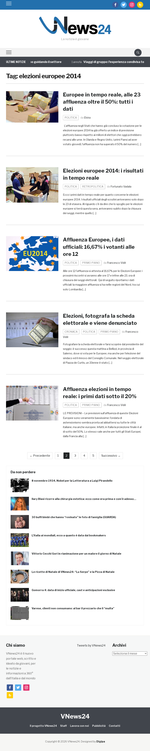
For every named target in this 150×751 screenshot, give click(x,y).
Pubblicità (99, 725)
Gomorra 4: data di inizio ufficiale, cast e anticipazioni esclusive (73, 590)
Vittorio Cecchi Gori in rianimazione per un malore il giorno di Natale (76, 553)
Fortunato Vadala (120, 186)
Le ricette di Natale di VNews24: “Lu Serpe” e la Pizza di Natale (73, 571)
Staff (63, 725)
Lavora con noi (79, 725)
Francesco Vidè (116, 262)
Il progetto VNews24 (43, 725)
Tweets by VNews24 (91, 645)
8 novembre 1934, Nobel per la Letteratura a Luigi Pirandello (72, 480)
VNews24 (75, 716)
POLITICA (71, 117)
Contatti (114, 725)
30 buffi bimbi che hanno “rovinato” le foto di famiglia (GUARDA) (74, 517)
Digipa (100, 741)
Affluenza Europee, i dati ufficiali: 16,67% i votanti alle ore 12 (99, 247)
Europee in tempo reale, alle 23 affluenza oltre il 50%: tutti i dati (101, 102)
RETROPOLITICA (92, 186)
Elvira (87, 117)
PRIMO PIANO (91, 262)
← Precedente (40, 455)
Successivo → (111, 455)
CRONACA (71, 331)
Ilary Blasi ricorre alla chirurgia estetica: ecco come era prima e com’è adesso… (84, 498)
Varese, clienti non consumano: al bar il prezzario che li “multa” (73, 608)
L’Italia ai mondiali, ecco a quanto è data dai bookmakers (69, 535)
